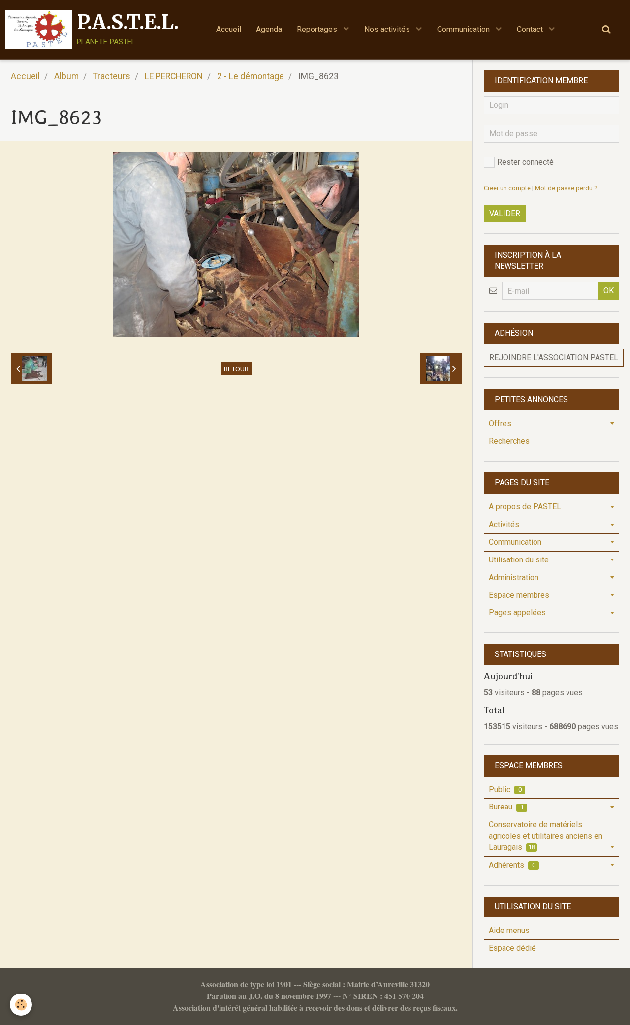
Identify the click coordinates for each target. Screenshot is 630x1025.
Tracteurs (111, 76)
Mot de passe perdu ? (566, 188)
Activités (504, 524)
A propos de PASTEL (525, 506)
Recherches (509, 441)
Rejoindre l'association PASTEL (553, 357)
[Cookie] (21, 1005)
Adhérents (512, 865)
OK (608, 290)
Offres (500, 423)
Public (505, 789)
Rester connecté (525, 162)
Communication (464, 29)
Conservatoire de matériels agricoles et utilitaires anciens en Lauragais (545, 836)
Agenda (269, 29)
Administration (513, 577)
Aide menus (509, 930)
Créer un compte (507, 188)
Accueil (228, 29)
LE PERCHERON (174, 76)
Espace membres (519, 595)
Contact (531, 29)
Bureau (506, 806)
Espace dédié (512, 948)
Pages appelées (517, 612)
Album (66, 76)
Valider (504, 213)
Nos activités (388, 29)
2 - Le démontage (250, 76)
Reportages (318, 29)
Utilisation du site (519, 559)
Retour (236, 369)
